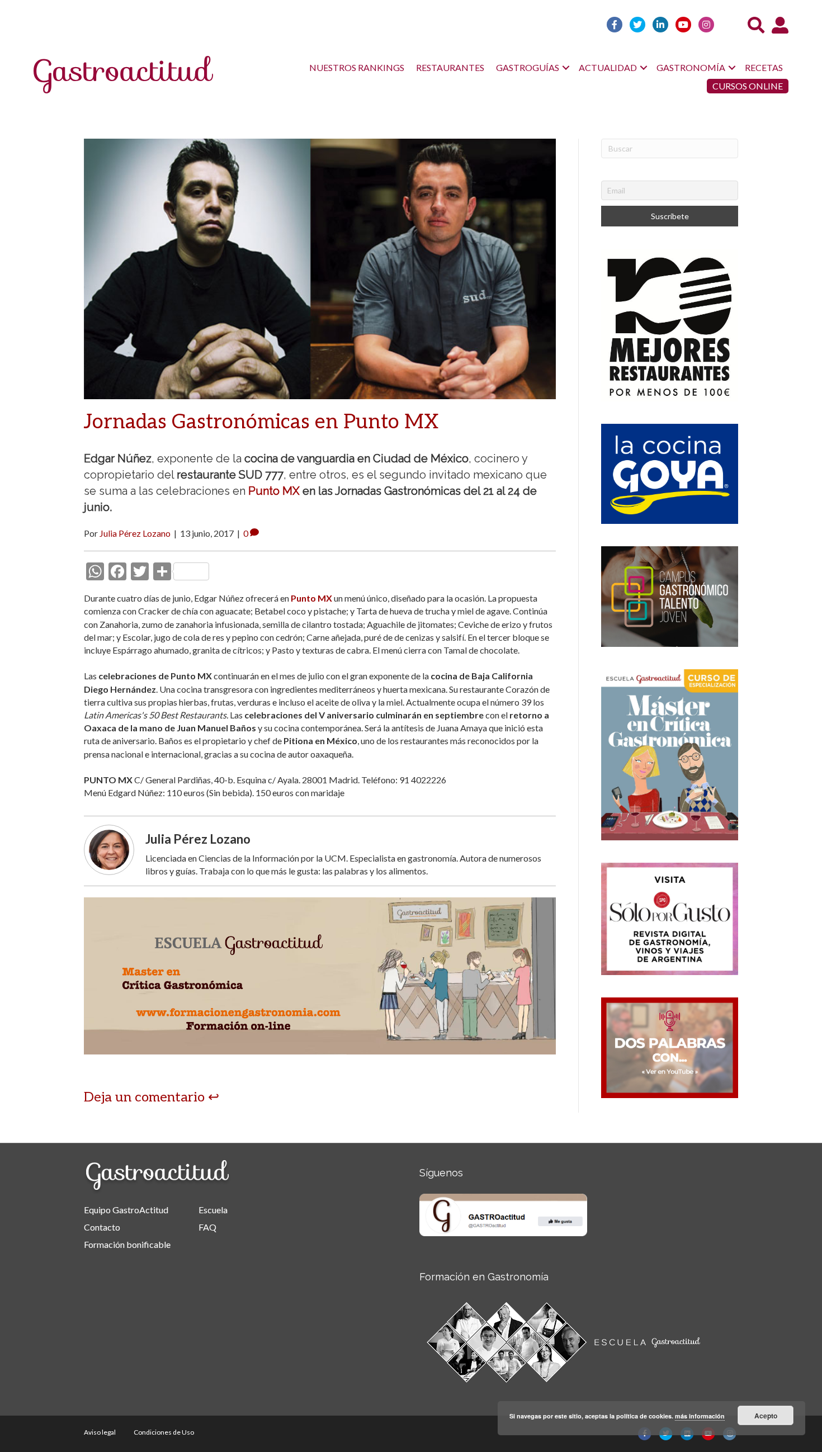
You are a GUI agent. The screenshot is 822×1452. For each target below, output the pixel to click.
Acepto (765, 1416)
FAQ (207, 1227)
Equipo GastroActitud (126, 1209)
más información (700, 1416)
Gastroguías (527, 67)
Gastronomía (690, 67)
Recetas (764, 67)
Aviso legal (100, 1432)
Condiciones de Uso (164, 1432)
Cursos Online (747, 86)
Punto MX (274, 491)
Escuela (213, 1209)
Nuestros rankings (356, 67)
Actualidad (608, 67)
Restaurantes (450, 67)
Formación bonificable (127, 1244)
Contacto (102, 1227)
